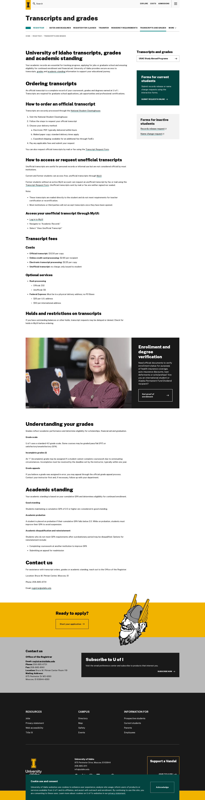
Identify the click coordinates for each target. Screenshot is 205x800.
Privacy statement (35, 723)
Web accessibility (34, 728)
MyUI (99, 176)
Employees (129, 732)
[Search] (34, 3)
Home (28, 36)
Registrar (38, 28)
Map (80, 723)
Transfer (104, 28)
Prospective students (134, 718)
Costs (153, 4)
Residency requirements (124, 28)
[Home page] (28, 5)
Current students (132, 723)
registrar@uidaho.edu (41, 588)
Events (81, 732)
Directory (83, 718)
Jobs (28, 718)
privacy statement (116, 793)
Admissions (163, 4)
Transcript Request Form (97, 149)
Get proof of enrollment (148, 395)
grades (40, 71)
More (172, 28)
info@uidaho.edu (82, 769)
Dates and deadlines (60, 28)
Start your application (70, 624)
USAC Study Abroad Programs (153, 58)
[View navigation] (175, 3)
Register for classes (84, 28)
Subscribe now (165, 671)
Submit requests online (153, 99)
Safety (81, 728)
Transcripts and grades (153, 28)
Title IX (29, 732)
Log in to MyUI (36, 219)
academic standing (56, 71)
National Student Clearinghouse (85, 110)
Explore (144, 4)
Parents (128, 728)
